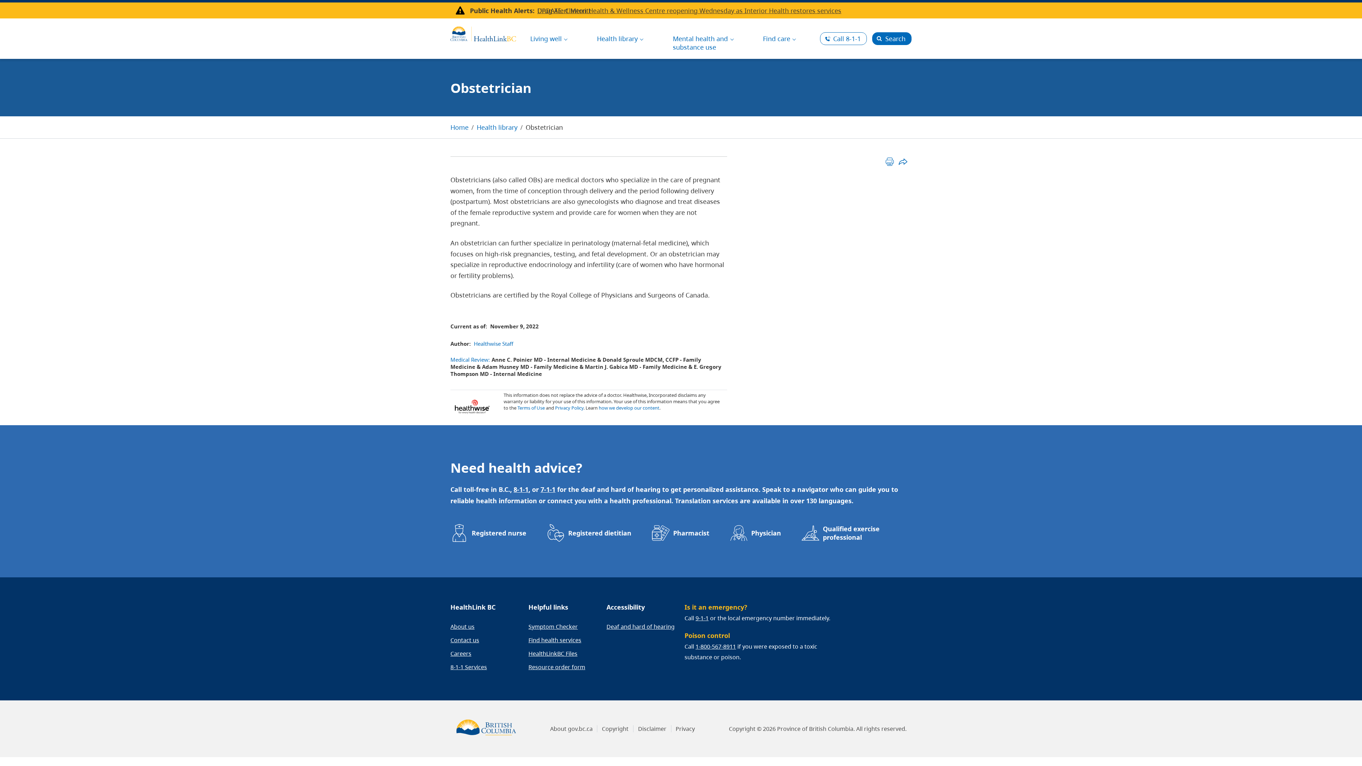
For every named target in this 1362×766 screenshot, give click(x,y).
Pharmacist (691, 533)
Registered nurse (499, 533)
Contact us (464, 640)
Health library (497, 127)
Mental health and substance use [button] (700, 42)
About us (462, 627)
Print (890, 161)
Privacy (685, 728)
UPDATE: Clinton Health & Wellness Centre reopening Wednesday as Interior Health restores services (689, 10)
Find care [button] (776, 38)
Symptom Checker (553, 627)
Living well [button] (546, 38)
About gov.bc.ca (571, 728)
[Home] (483, 33)
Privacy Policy (569, 408)
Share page (903, 161)
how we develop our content (629, 408)
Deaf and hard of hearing (641, 627)
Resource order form (556, 667)
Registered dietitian (599, 533)
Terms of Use (531, 408)
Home (459, 127)
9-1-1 (702, 618)
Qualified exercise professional (851, 533)
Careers (460, 653)
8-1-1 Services (468, 667)
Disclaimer (652, 728)
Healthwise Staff (493, 343)
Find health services (554, 640)
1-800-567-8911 (716, 646)
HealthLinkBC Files (552, 653)
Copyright (615, 728)
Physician (766, 533)
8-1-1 (847, 38)
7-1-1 (548, 489)
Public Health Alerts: (502, 10)
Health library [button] (617, 38)
